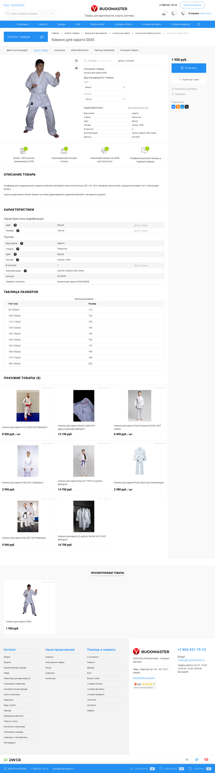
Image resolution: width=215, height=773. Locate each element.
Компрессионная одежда (15, 689)
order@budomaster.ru (191, 660)
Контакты (91, 705)
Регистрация (17, 5)
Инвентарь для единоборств (17, 678)
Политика (91, 700)
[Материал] (17, 259)
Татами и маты (11, 721)
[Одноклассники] (178, 107)
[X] (187, 107)
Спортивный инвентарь (14, 684)
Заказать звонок (192, 5)
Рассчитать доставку (186, 89)
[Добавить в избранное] (76, 61)
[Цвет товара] (15, 225)
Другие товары (141, 225)
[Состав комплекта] (25, 270)
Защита (7, 662)
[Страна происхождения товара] (17, 248)
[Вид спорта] (21, 243)
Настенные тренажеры (14, 726)
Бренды (62, 24)
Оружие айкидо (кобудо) (15, 667)
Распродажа (9, 742)
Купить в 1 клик (191, 79)
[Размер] (17, 230)
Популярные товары (55, 662)
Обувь (6, 673)
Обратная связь (17, 768)
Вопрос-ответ (98, 24)
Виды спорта (10, 705)
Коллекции (50, 678)
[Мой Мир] (182, 107)
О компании (23, 24)
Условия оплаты (123, 24)
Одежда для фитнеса (13, 716)
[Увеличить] (42, 98)
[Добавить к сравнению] (76, 68)
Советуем (50, 673)
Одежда (7, 710)
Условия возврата (180, 24)
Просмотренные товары (107, 572)
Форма (7, 657)
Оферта (90, 710)
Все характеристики (138, 107)
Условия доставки (151, 24)
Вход (6, 5)
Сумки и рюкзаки (12, 694)
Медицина (8, 700)
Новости (43, 24)
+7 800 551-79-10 (39, 768)
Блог (78, 24)
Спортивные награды (13, 732)
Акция (48, 667)
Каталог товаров (19, 36)
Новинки (49, 657)
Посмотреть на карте (144, 678)
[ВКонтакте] (173, 107)
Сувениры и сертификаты (16, 737)
